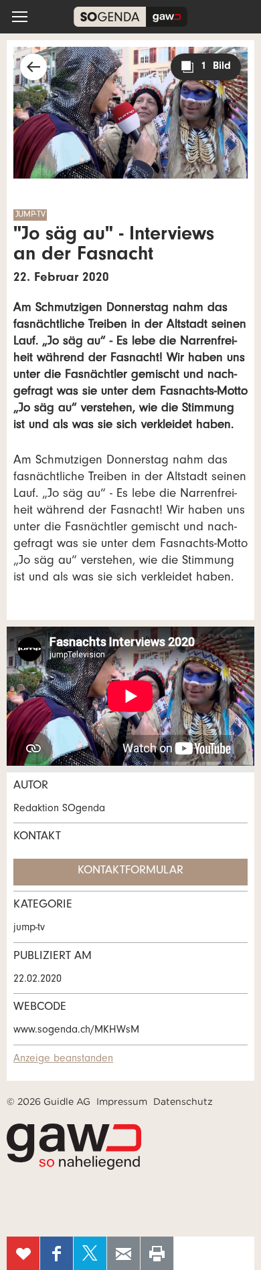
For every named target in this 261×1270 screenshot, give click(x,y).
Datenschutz (183, 1101)
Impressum (121, 1101)
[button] (19, 16)
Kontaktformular (130, 871)
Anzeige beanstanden (63, 1059)
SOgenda (130, 16)
